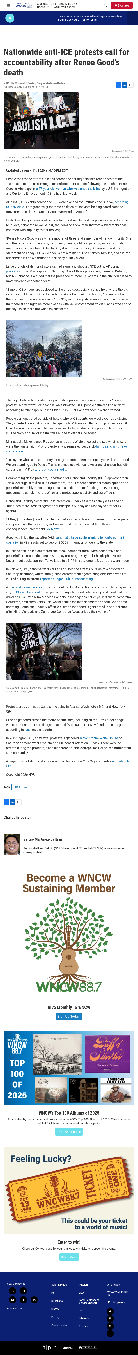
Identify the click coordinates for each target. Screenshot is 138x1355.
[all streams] (132, 18)
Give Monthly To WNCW (69, 1007)
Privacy (55, 1317)
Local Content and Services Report (89, 1301)
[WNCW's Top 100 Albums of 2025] (69, 1068)
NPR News (21, 787)
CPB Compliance (116, 1302)
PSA (53, 1292)
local (28, 730)
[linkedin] (110, 1333)
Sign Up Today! (69, 1016)
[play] (10, 18)
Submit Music (59, 1284)
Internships (85, 1318)
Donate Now (113, 1284)
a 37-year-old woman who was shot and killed (68, 189)
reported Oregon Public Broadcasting (66, 579)
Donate (123, 5)
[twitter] (110, 1326)
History (55, 1309)
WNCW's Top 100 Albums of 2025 (69, 1113)
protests (12, 271)
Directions (57, 1301)
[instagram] (110, 1319)
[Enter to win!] (69, 1190)
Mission (83, 1284)
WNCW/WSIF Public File (117, 1293)
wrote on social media (50, 469)
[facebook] (110, 1311)
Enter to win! (69, 1242)
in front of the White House (98, 738)
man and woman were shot (28, 587)
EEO (81, 1292)
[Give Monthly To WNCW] (69, 934)
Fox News (52, 529)
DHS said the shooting (28, 592)
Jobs (82, 1310)
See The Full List (69, 1132)
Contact (83, 1326)
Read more (69, 1257)
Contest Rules (59, 1325)
